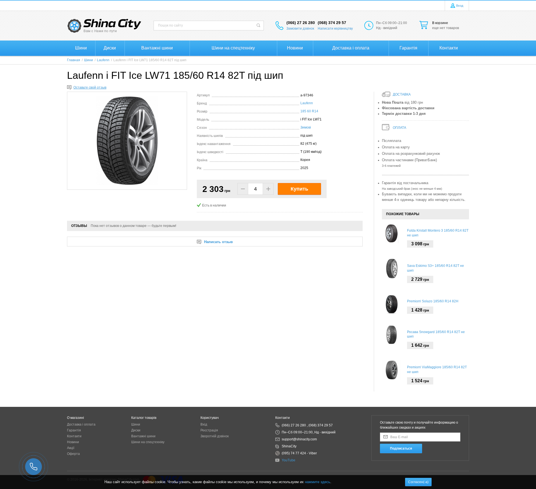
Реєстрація (209, 430)
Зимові (305, 127)
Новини (73, 442)
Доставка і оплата (81, 424)
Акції (70, 448)
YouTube (288, 460)
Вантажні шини (143, 436)
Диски (135, 430)
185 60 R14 (309, 111)
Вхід (203, 424)
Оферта (73, 454)
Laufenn (306, 103)
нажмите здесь (317, 482)
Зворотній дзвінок (214, 436)
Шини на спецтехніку (147, 442)
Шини (135, 424)
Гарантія (74, 430)
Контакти (74, 436)
